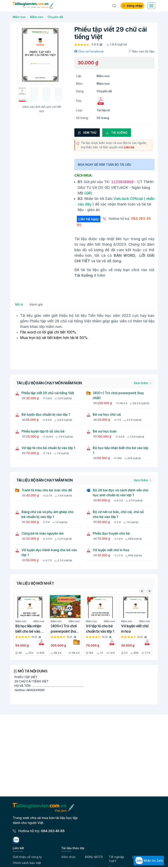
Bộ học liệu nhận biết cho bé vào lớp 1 (120, 450)
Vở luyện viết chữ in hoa (111, 550)
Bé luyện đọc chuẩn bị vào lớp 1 (46, 414)
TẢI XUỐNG (118, 132)
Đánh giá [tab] (36, 304)
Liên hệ (129, 147)
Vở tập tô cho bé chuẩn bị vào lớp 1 (48, 448)
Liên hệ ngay (88, 219)
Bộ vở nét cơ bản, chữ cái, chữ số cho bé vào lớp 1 (118, 514)
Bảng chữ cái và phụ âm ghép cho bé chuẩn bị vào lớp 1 (48, 514)
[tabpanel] (84, 338)
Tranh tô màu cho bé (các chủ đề (47, 490)
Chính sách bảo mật (27, 863)
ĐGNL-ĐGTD (94, 857)
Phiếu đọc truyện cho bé (111, 533)
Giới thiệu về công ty (27, 857)
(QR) (87, 193)
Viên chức (68, 857)
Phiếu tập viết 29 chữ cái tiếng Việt (48, 393)
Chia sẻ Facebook (90, 51)
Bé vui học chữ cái (107, 414)
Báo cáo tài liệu (143, 51)
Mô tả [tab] (19, 304)
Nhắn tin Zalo (153, 860)
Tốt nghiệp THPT (116, 859)
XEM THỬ (89, 132)
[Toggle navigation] (151, 5)
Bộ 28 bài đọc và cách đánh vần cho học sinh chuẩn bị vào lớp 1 (120, 492)
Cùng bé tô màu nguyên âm (43, 533)
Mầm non (19, 17)
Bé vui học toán (105, 431)
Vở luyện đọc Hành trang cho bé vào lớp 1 (49, 552)
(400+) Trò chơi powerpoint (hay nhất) (118, 395)
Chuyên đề (55, 17)
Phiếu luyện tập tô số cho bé (43, 431)
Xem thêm (141, 383)
